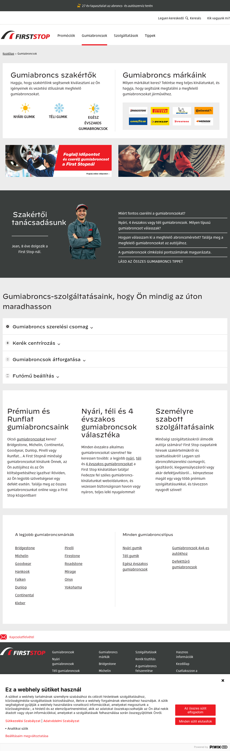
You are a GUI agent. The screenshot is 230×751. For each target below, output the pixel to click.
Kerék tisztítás (145, 659)
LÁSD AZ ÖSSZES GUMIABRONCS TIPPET (150, 261)
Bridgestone (107, 664)
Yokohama (73, 587)
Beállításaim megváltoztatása (26, 736)
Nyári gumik (132, 548)
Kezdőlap (182, 664)
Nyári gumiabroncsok (63, 661)
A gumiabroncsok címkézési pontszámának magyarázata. (165, 252)
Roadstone (73, 563)
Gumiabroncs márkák (108, 654)
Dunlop (21, 587)
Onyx (69, 579)
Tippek (150, 35)
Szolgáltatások (126, 35)
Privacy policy (65, 736)
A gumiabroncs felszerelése (146, 668)
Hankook (22, 571)
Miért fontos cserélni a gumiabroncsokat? (151, 213)
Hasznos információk (184, 654)
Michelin (105, 671)
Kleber (20, 603)
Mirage (70, 571)
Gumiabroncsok (94, 35)
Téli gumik (131, 555)
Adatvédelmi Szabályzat (61, 721)
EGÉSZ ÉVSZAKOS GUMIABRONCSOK (93, 123)
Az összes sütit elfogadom (195, 710)
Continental (24, 595)
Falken (20, 579)
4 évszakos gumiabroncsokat (109, 464)
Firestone (72, 555)
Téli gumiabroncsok (66, 671)
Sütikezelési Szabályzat (22, 721)
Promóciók (66, 35)
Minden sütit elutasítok (195, 721)
